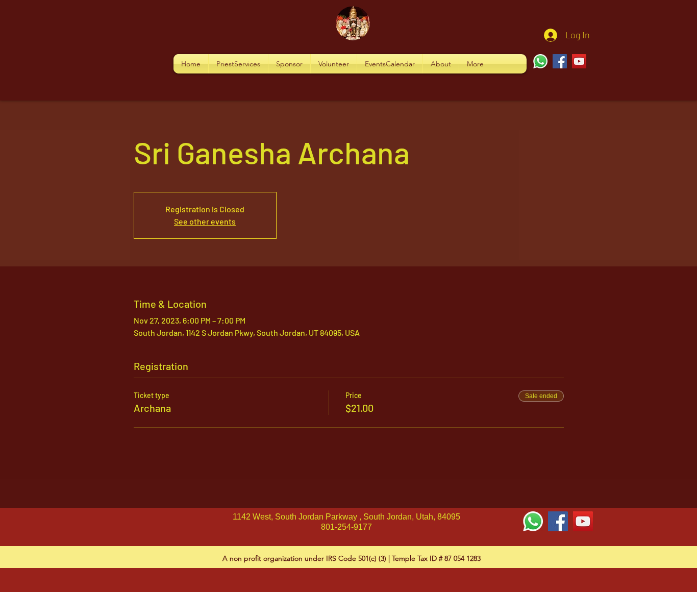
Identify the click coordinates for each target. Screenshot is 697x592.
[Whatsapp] (540, 61)
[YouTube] (579, 61)
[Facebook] (560, 61)
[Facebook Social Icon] (558, 521)
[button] (238, 63)
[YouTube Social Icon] (583, 521)
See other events (205, 221)
